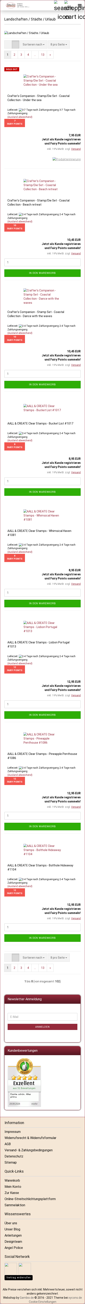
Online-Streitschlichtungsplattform (30, 1199)
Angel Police (14, 1248)
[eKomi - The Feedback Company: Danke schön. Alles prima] (24, 1082)
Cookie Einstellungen (42, 1301)
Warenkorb (12, 1180)
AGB (8, 1144)
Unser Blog (12, 1229)
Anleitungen (13, 1235)
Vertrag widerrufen (18, 1277)
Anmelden (42, 1026)
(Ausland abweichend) (19, 117)
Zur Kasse (12, 1193)
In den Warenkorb (42, 273)
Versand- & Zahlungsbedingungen (29, 1150)
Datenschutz (14, 1156)
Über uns (11, 1223)
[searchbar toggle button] (59, 5)
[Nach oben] (77, 1298)
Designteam (13, 1242)
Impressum (13, 1132)
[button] (8, 44)
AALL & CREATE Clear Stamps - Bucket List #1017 (40, 423)
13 (42, 54)
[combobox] (33, 44)
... (35, 54)
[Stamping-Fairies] (15, 5)
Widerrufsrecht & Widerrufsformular (30, 1138)
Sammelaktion (15, 1205)
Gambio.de (27, 1297)
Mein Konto (13, 1187)
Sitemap (11, 1162)
